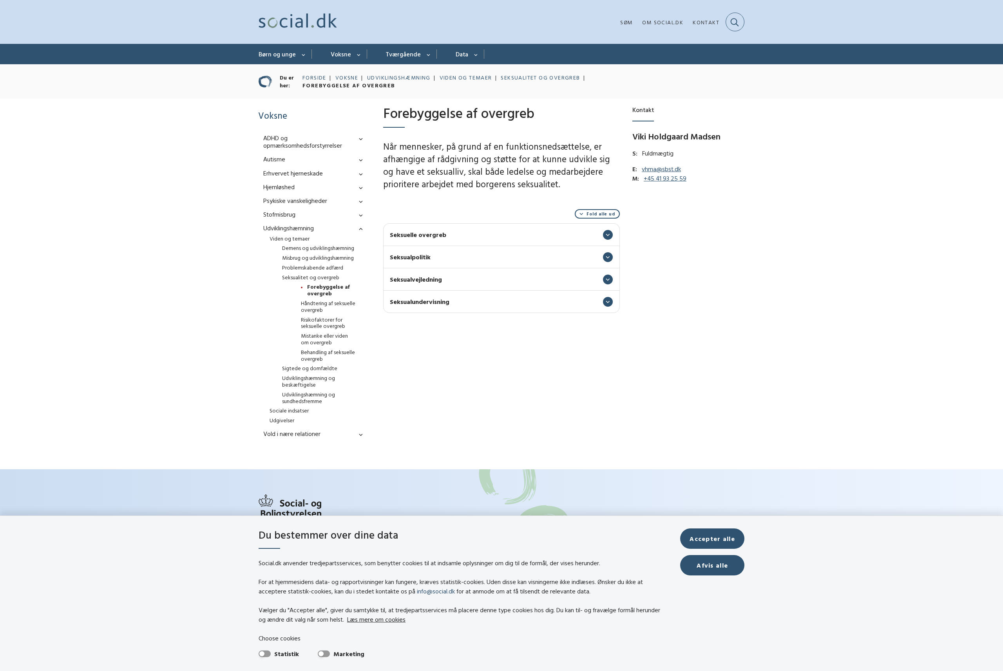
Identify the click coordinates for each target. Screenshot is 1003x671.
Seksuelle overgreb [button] (418, 235)
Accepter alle (712, 539)
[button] (359, 138)
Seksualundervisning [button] (419, 302)
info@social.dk (436, 591)
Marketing (348, 654)
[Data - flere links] (476, 54)
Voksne (341, 54)
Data (462, 54)
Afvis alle (712, 565)
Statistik (286, 654)
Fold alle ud (601, 214)
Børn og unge (277, 54)
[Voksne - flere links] (359, 54)
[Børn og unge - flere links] (304, 54)
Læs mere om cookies (376, 619)
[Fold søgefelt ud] (735, 22)
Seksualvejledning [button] (416, 279)
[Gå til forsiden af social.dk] (298, 22)
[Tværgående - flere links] (429, 54)
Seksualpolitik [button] (410, 257)
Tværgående (403, 54)
